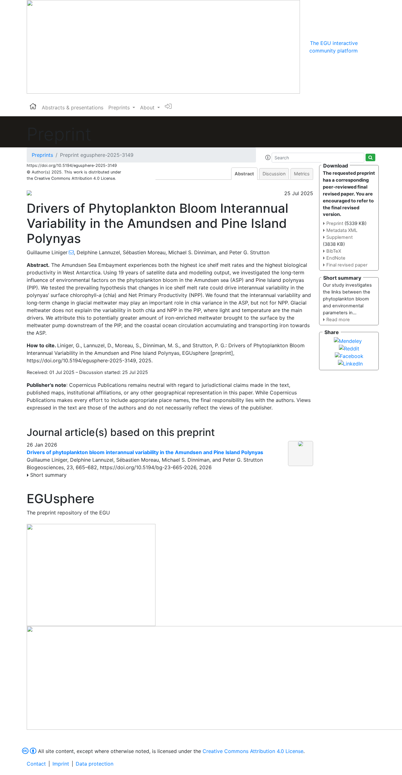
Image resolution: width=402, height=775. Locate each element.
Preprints (42, 155)
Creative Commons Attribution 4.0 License (253, 751)
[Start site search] (370, 157)
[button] (267, 157)
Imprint (60, 764)
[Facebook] (349, 355)
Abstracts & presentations (72, 107)
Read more (338, 319)
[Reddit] (349, 348)
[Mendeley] (348, 340)
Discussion (274, 173)
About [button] (148, 107)
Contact (36, 764)
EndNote (335, 258)
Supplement (339, 237)
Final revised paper (346, 265)
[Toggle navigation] (366, 47)
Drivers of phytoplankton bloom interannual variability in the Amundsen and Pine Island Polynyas (145, 452)
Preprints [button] (119, 107)
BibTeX (333, 251)
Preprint (334, 223)
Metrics (302, 173)
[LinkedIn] (350, 363)
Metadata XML (341, 230)
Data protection (94, 764)
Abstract (244, 173)
